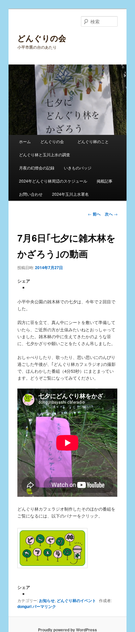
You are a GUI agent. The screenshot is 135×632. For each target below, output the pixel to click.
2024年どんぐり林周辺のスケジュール (53, 181)
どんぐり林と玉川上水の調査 (44, 154)
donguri (24, 606)
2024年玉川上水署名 (70, 194)
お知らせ (47, 600)
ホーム (25, 141)
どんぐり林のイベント (76, 600)
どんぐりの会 (41, 37)
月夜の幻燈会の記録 (36, 167)
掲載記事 (104, 181)
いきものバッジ (77, 167)
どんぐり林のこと (93, 141)
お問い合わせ (31, 194)
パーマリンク (44, 606)
